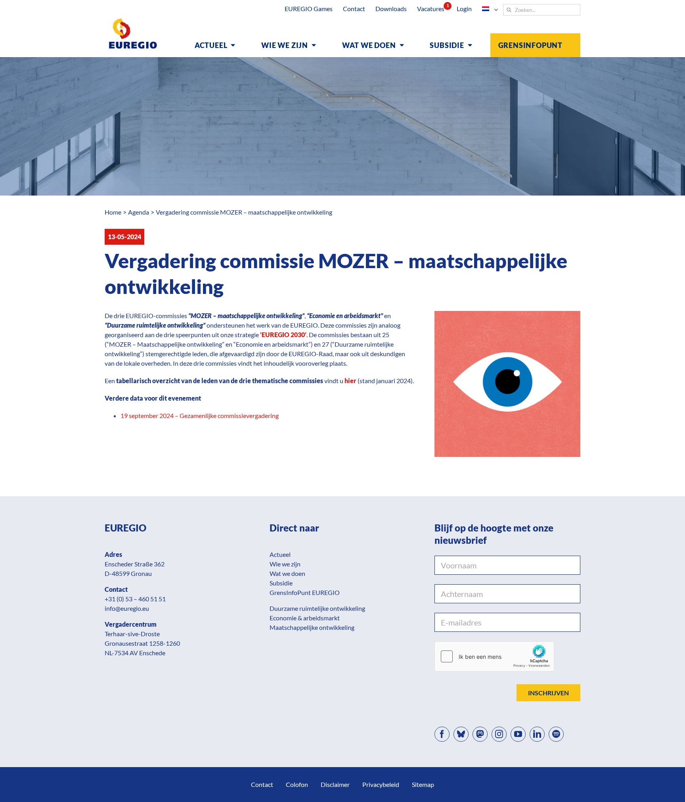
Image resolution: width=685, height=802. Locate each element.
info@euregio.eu (127, 608)
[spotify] (556, 734)
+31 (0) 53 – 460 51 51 (135, 598)
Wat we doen (287, 573)
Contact (262, 784)
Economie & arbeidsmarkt (305, 618)
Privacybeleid (380, 784)
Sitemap (423, 784)
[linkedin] (537, 734)
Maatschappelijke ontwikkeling (312, 627)
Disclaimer (335, 784)
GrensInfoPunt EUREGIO (305, 592)
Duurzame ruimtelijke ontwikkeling (317, 608)
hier (350, 380)
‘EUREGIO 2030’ (283, 334)
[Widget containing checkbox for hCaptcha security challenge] (494, 656)
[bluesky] (461, 734)
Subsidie (281, 583)
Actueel (280, 554)
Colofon (297, 784)
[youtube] (518, 734)
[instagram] (499, 734)
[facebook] (442, 734)
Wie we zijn (285, 564)
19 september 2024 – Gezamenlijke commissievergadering (200, 415)
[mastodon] (480, 734)
